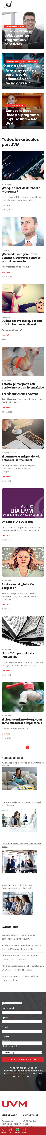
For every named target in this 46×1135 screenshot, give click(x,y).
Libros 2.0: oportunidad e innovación (18, 655)
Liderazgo (6, 250)
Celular (6, 1037)
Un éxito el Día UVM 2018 (17, 522)
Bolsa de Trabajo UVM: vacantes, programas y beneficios (18, 38)
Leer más (6, 205)
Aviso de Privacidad (17, 1073)
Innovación (6, 184)
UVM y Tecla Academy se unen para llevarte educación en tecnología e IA (21, 75)
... (14, 747)
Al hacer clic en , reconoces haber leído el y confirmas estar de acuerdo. (23, 1072)
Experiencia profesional (15, 26)
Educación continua (15, 106)
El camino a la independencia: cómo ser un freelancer (21, 458)
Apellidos (7, 1017)
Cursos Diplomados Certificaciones (21, 61)
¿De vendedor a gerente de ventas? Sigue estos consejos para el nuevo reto (21, 257)
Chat (25, 1123)
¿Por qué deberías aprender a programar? (21, 190)
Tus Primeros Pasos (9, 453)
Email (5, 1027)
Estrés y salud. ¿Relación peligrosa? (18, 586)
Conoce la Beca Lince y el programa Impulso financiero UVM (22, 117)
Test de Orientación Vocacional (11, 1125)
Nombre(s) (8, 1008)
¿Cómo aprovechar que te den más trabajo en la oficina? (22, 322)
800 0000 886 (29, 1121)
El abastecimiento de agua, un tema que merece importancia (22, 721)
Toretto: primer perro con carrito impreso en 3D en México (23, 385)
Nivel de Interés (11, 1046)
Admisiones (7, 1121)
